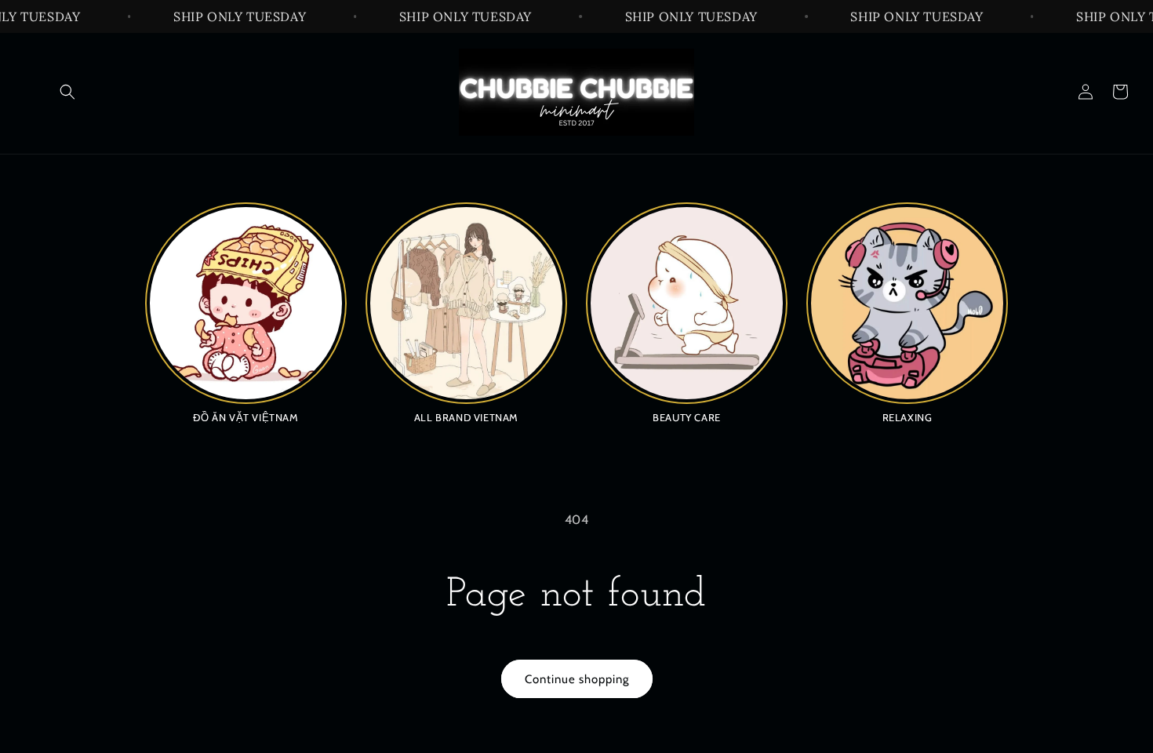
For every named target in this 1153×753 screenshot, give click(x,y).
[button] (67, 92)
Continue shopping (577, 679)
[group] (246, 312)
